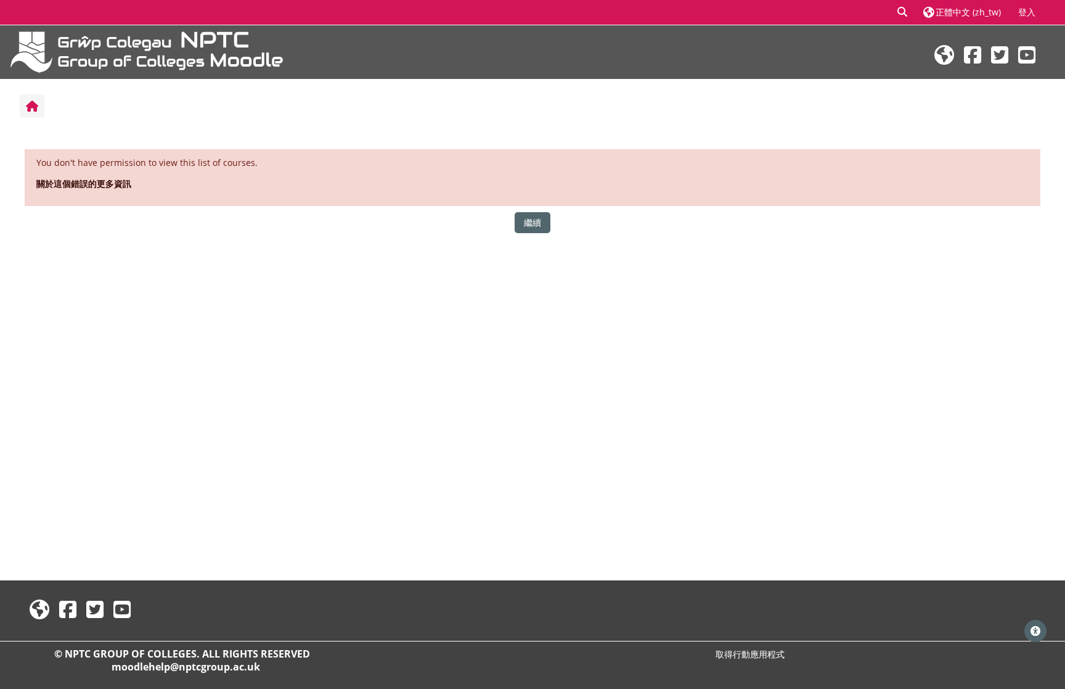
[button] (903, 12)
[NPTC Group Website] (944, 54)
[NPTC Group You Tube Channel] (1026, 54)
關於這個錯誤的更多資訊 (83, 183)
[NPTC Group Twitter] (999, 54)
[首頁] (146, 51)
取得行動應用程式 (750, 654)
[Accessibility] (1035, 631)
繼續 (532, 222)
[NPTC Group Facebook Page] (972, 54)
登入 (1026, 12)
